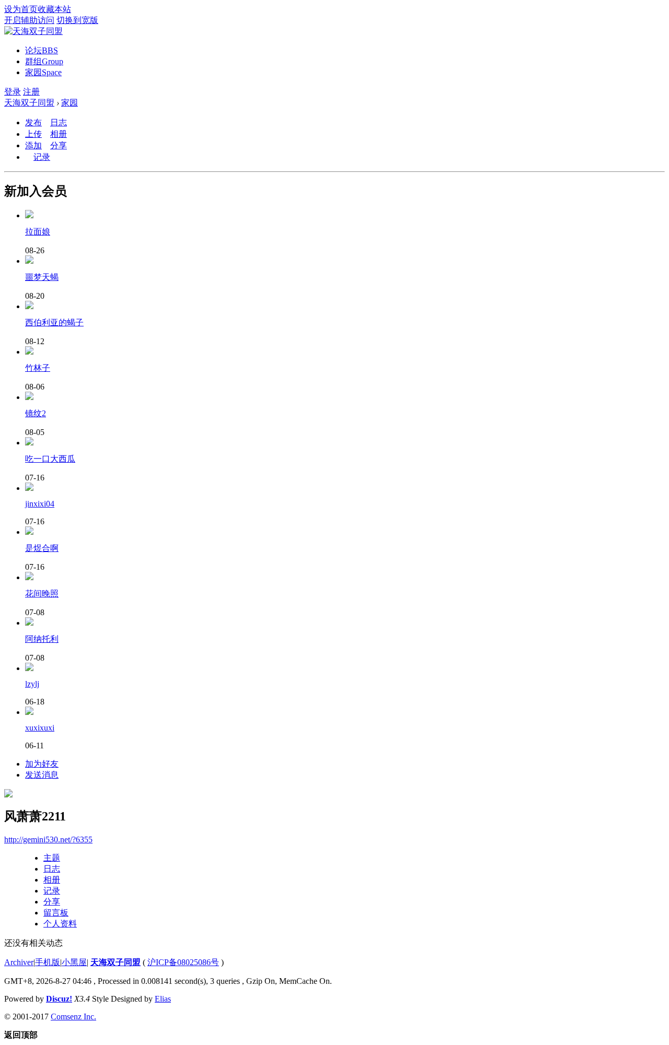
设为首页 (21, 9)
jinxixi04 (39, 503)
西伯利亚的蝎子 (54, 322)
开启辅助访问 (29, 20)
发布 (33, 122)
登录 (12, 91)
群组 (44, 61)
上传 (33, 134)
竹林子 (37, 367)
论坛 (41, 50)
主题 (51, 857)
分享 (58, 145)
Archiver (18, 962)
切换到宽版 (77, 20)
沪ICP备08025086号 (183, 962)
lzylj (32, 683)
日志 (58, 122)
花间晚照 (42, 593)
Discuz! (59, 998)
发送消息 (42, 774)
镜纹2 (35, 413)
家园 (43, 72)
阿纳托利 (42, 639)
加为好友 (42, 763)
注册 (31, 91)
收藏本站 (54, 9)
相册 (58, 134)
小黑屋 (74, 962)
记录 (41, 156)
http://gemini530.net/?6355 (48, 839)
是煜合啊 (42, 548)
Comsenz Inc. (73, 1016)
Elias (163, 998)
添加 (33, 145)
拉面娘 (37, 231)
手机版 (47, 962)
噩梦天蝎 (42, 277)
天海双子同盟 (29, 102)
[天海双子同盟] (33, 31)
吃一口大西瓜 (50, 458)
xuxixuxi (39, 727)
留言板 (55, 912)
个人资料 (60, 923)
